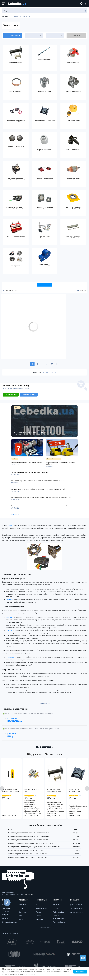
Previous (2, 788)
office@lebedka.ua (76, 913)
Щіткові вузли (12, 718)
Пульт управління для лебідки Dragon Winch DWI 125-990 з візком (34, 847)
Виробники (23, 912)
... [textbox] (27, 35)
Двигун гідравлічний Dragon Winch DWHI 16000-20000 (30, 843)
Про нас (56, 908)
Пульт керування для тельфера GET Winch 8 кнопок (28, 833)
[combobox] (12, 35)
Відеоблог (39, 919)
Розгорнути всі (44, 928)
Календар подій (41, 908)
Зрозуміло (80, 972)
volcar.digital (29, 894)
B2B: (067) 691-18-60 (77, 908)
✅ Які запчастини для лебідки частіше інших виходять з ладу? (28, 713)
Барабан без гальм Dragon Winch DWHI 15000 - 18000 (54, 791)
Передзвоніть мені (28, 394)
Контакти (56, 905)
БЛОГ (38, 905)
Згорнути (43, 703)
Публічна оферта (59, 912)
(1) (13, 795)
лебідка (10, 525)
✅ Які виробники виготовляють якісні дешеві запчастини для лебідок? (31, 728)
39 (52, 364)
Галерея (39, 912)
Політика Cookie (59, 922)
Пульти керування (13, 720)
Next (87, 788)
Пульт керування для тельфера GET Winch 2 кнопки (28, 840)
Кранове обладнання (9, 922)
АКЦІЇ (21, 919)
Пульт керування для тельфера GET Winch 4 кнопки (10, 791)
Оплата (21, 908)
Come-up (10, 737)
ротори (9, 630)
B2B (20, 916)
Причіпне (5, 918)
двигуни (9, 617)
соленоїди (10, 657)
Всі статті (15, 514)
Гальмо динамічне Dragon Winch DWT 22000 (26, 850)
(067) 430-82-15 (76, 905)
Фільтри (83, 290)
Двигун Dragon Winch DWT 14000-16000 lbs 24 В (28, 854)
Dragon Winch (11, 733)
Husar (9, 735)
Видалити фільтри (44, 285)
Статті (38, 916)
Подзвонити (12, 394)
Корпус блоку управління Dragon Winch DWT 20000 (76, 791)
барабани (9, 599)
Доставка (22, 905)
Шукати (76, 35)
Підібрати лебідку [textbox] (11, 35)
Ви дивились (44, 746)
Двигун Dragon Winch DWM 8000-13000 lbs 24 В (27, 857)
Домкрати (5, 915)
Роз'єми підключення (14, 722)
